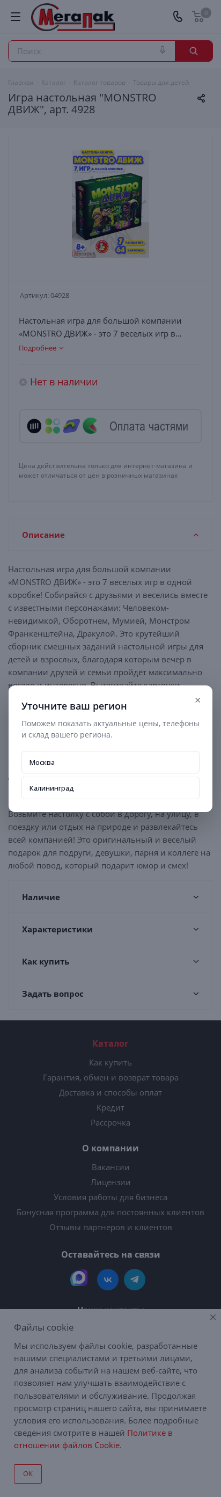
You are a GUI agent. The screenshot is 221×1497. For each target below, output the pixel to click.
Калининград (52, 788)
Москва (42, 762)
